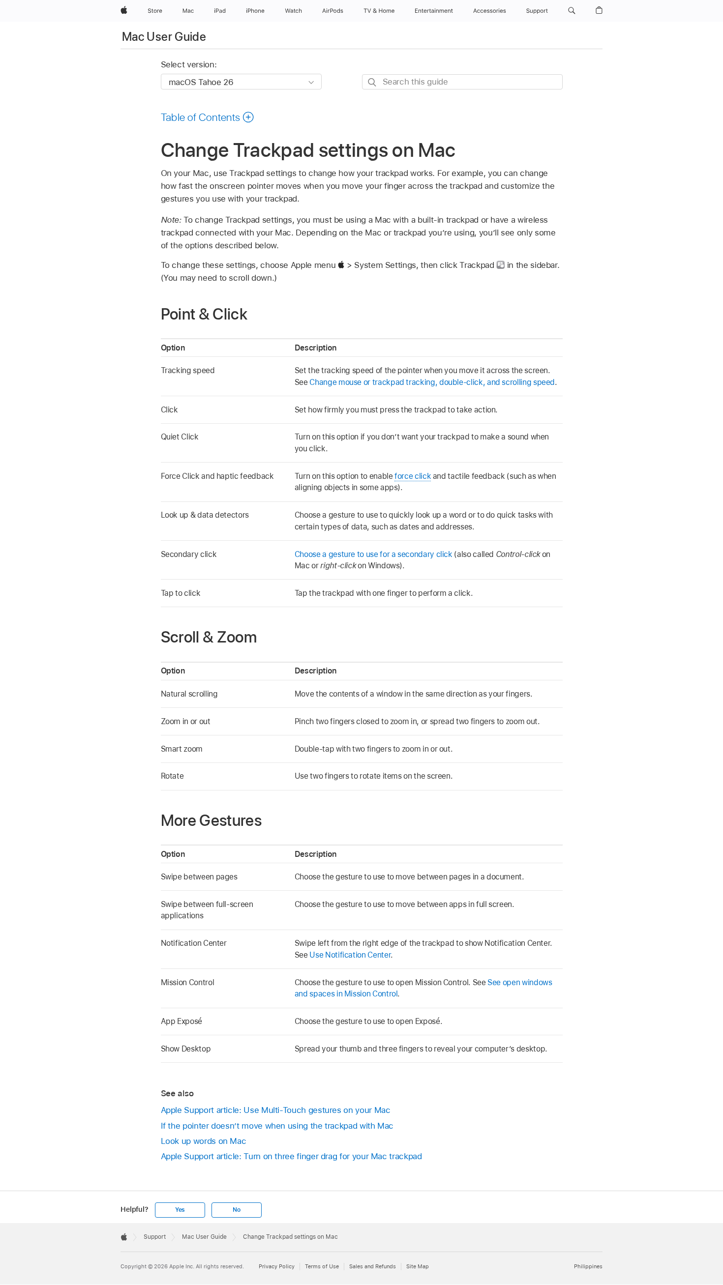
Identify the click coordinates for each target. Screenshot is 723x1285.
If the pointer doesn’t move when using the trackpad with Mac (277, 1126)
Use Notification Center (350, 955)
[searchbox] (462, 81)
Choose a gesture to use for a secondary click (373, 554)
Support (155, 1236)
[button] (571, 11)
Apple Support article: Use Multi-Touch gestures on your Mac (276, 1110)
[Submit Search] (372, 82)
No (237, 1209)
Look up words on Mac (203, 1141)
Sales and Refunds (372, 1266)
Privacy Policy (277, 1266)
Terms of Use (322, 1266)
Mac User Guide (164, 36)
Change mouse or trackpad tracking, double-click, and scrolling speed (432, 382)
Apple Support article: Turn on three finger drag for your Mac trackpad (291, 1156)
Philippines (588, 1266)
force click (412, 476)
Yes (180, 1209)
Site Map (417, 1266)
